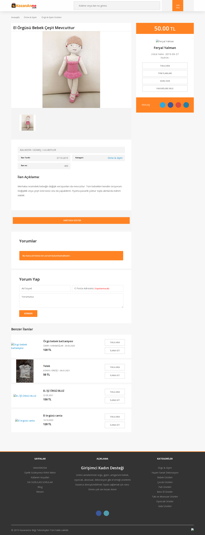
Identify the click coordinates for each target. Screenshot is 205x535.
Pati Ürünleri (165, 486)
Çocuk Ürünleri (164, 482)
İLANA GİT (115, 350)
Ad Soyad (27, 288)
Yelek (46, 366)
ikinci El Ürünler (165, 491)
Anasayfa (15, 17)
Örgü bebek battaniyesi (58, 341)
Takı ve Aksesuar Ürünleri (165, 496)
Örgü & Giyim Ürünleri (51, 17)
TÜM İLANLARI (165, 73)
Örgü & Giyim (165, 467)
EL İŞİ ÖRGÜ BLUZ (53, 391)
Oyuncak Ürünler (164, 501)
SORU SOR (165, 81)
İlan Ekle (178, 6)
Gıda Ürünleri (165, 506)
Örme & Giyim (30, 17)
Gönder (28, 313)
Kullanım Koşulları (40, 477)
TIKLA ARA (115, 342)
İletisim (40, 491)
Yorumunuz (28, 296)
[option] (71, 69)
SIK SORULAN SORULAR (40, 482)
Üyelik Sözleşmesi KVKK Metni (40, 472)
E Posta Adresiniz (91, 288)
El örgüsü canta (52, 415)
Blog (40, 486)
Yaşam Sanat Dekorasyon (165, 472)
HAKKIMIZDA (40, 467)
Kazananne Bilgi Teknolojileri (35, 530)
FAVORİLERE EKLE (164, 88)
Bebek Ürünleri (164, 477)
